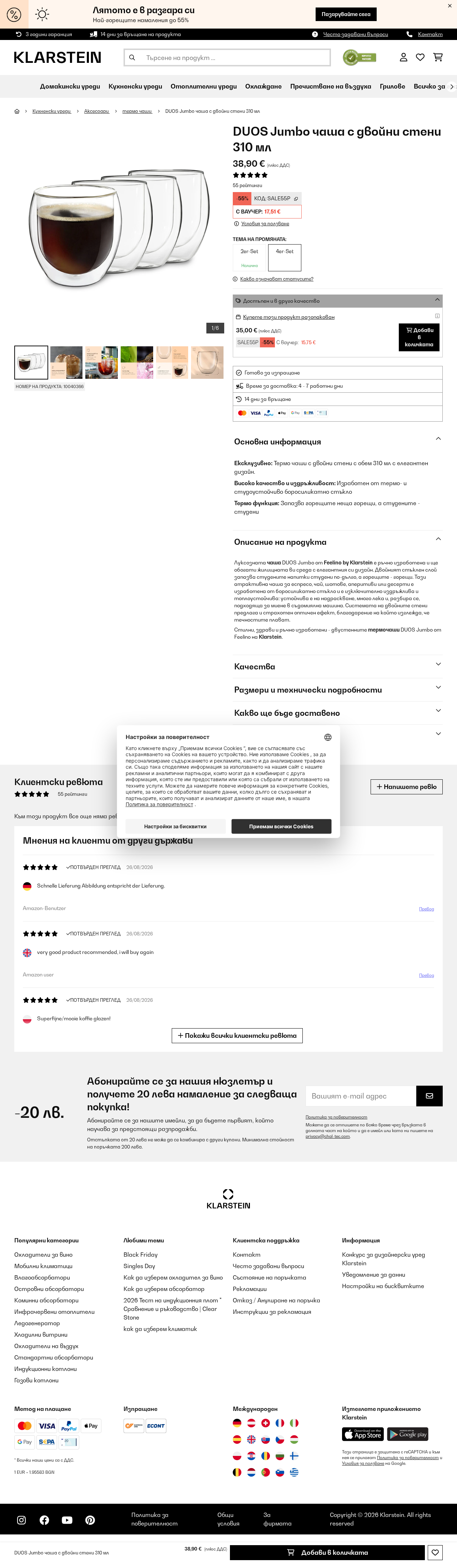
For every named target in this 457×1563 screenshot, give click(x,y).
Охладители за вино (43, 1254)
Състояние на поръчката (269, 1277)
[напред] (451, 86)
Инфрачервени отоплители (54, 1311)
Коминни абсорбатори (46, 1300)
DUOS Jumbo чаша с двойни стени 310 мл (212, 111)
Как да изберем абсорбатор (164, 1288)
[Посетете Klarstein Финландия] (294, 1456)
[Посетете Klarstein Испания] (237, 1439)
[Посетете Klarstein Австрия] (251, 1423)
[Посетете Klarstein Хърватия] (251, 1456)
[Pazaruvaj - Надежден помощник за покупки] (359, 56)
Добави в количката (334, 1552)
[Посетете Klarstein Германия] (237, 1423)
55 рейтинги (247, 185)
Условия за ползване (363, 1463)
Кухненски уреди (51, 111)
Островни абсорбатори (49, 1288)
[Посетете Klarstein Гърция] (294, 1472)
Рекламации (250, 1288)
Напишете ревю (409, 786)
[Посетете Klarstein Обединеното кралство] (251, 1439)
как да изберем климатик (160, 1328)
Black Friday (140, 1254)
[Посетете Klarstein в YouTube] (67, 1520)
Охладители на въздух (46, 1346)
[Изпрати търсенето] (132, 57)
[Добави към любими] (435, 1552)
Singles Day (139, 1266)
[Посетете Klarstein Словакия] (265, 1439)
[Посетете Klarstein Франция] (280, 1423)
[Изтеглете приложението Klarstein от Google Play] (408, 1434)
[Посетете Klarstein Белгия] (237, 1472)
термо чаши (137, 111)
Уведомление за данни (373, 1274)
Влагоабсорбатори (42, 1277)
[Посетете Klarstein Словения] (280, 1472)
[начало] (23, 111)
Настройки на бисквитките (383, 1286)
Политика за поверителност (336, 1117)
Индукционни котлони (45, 1368)
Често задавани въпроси (355, 34)
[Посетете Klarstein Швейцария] (265, 1423)
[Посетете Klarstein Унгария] (294, 1439)
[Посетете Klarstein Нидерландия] (251, 1472)
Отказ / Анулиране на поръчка (276, 1300)
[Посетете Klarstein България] (280, 1456)
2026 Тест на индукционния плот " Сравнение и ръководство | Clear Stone (172, 1309)
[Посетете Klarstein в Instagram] (21, 1520)
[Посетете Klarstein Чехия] (280, 1439)
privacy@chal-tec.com (328, 1136)
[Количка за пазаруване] (438, 57)
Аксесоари (97, 111)
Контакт (430, 34)
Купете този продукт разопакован (289, 317)
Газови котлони (36, 1380)
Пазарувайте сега (346, 14)
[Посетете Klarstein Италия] (294, 1423)
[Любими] (420, 57)
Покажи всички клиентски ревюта (240, 1035)
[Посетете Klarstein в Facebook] (44, 1520)
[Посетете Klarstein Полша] (237, 1456)
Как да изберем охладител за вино (173, 1277)
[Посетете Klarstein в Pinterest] (90, 1520)
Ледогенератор (37, 1323)
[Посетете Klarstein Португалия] (265, 1472)
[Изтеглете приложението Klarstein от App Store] (363, 1434)
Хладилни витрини (40, 1334)
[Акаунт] (403, 57)
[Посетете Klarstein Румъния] (265, 1456)
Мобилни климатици (43, 1266)
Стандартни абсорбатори (53, 1357)
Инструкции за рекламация (272, 1311)
